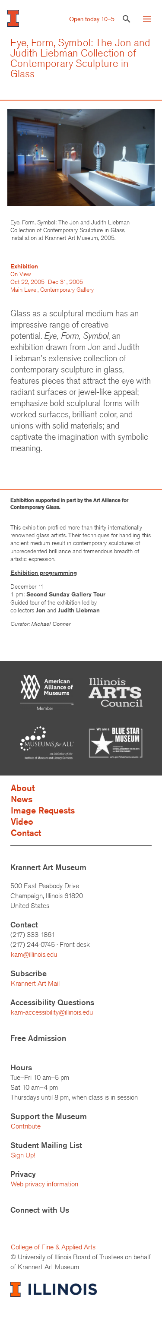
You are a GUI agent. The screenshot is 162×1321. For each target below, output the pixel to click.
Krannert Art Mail (35, 983)
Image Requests (43, 810)
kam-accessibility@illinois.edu (52, 1012)
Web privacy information (44, 1184)
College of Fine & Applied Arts (53, 1247)
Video (22, 821)
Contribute (26, 1126)
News (21, 799)
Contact (26, 832)
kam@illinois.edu (34, 954)
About (23, 787)
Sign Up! (23, 1155)
